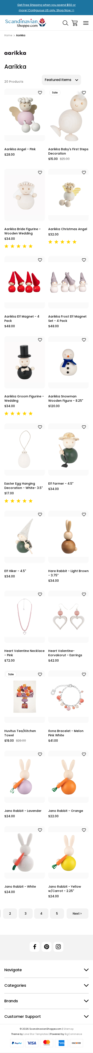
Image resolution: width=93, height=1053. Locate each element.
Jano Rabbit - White (20, 886)
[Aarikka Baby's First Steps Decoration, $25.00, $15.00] (68, 115)
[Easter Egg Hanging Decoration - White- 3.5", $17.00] (24, 449)
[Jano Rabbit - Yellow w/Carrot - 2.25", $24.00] (68, 852)
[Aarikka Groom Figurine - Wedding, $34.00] (24, 362)
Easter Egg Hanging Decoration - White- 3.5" (23, 485)
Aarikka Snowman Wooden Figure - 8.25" (65, 398)
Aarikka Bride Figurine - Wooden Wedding (22, 231)
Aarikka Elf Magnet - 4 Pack (21, 318)
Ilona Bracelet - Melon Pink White (65, 733)
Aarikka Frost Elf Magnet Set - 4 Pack (67, 318)
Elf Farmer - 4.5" (60, 483)
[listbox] (61, 79)
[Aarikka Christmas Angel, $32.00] (68, 195)
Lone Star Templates (35, 1034)
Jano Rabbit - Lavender (23, 811)
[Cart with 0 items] (74, 23)
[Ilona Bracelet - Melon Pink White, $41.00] (68, 696)
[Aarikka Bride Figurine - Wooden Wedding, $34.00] (24, 195)
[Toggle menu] (86, 23)
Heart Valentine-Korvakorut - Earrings (65, 653)
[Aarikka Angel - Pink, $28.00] (24, 115)
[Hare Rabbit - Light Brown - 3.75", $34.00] (68, 537)
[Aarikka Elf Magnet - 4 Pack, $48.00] (24, 282)
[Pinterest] (46, 947)
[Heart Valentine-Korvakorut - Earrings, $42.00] (68, 617)
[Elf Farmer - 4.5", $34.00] (68, 449)
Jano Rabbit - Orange (65, 811)
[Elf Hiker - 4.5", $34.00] (24, 537)
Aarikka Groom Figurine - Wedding (24, 398)
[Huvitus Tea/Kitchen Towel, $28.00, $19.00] (24, 696)
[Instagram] (58, 947)
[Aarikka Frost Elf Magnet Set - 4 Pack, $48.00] (68, 282)
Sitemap (68, 1029)
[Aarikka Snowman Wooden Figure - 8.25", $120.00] (68, 362)
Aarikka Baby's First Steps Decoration (68, 151)
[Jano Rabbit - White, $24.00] (24, 852)
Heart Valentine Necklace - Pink (24, 653)
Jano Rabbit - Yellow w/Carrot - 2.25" (64, 888)
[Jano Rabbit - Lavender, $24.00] (24, 777)
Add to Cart (24, 136)
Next (76, 913)
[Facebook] (35, 947)
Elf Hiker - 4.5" (15, 571)
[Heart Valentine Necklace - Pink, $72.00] (24, 617)
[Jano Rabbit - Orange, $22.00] (68, 777)
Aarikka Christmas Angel (67, 229)
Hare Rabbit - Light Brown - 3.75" (68, 573)
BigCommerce (73, 1034)
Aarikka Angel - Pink (20, 149)
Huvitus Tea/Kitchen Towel (20, 733)
